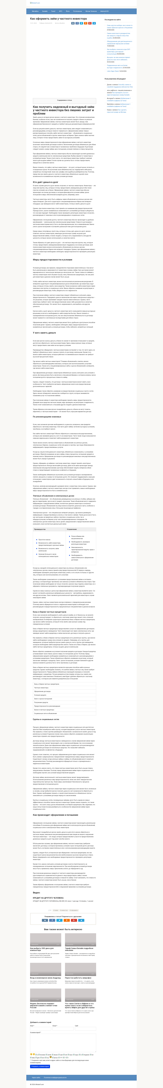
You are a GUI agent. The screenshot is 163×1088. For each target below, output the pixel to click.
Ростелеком (77, 11)
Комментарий (35, 1032)
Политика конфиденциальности (55, 1077)
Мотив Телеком (91, 11)
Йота (67, 11)
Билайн (44, 11)
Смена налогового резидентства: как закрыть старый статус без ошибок (118, 35)
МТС (60, 11)
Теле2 (53, 11)
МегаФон (35, 11)
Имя (32, 1026)
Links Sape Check (113, 71)
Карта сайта (36, 1077)
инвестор (65, 910)
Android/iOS (104, 11)
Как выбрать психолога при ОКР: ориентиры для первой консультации (118, 52)
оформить (74, 910)
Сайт (76, 1026)
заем (56, 910)
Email (55, 1026)
